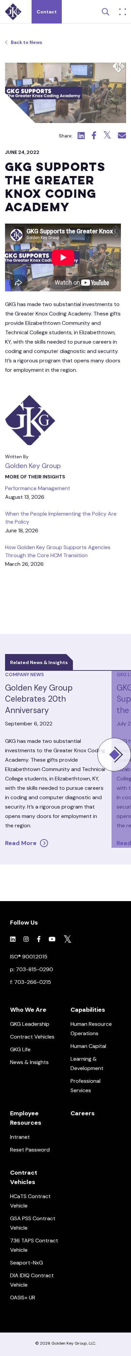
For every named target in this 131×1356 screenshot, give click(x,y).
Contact (47, 12)
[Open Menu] (122, 11)
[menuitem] (35, 1057)
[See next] (114, 754)
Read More (21, 843)
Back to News (26, 42)
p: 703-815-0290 (31, 969)
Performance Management (37, 488)
